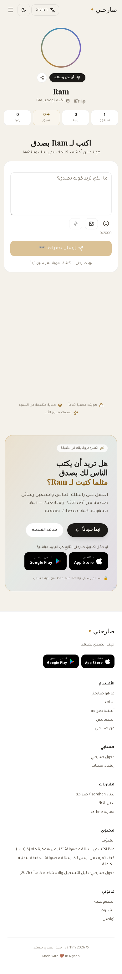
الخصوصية (104, 902)
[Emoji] (106, 223)
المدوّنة (108, 841)
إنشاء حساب (102, 766)
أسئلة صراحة (102, 711)
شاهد (109, 702)
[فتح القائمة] (10, 10)
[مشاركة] (42, 78)
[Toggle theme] (24, 10)
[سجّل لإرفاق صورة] (91, 223)
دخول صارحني (102, 757)
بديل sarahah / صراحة (95, 795)
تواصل (108, 919)
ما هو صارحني (102, 694)
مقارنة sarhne (102, 812)
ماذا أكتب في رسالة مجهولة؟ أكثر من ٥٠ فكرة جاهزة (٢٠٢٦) (65, 849)
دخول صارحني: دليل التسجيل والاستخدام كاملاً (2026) (66, 873)
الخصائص (105, 720)
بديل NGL (106, 803)
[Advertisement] (61, 338)
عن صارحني (104, 729)
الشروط (107, 911)
